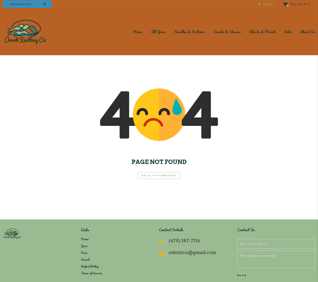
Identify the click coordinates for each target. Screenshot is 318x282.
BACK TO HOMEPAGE (159, 175)
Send (242, 275)
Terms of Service (91, 273)
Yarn (84, 245)
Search (85, 259)
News (84, 252)
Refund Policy (90, 266)
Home (85, 239)
